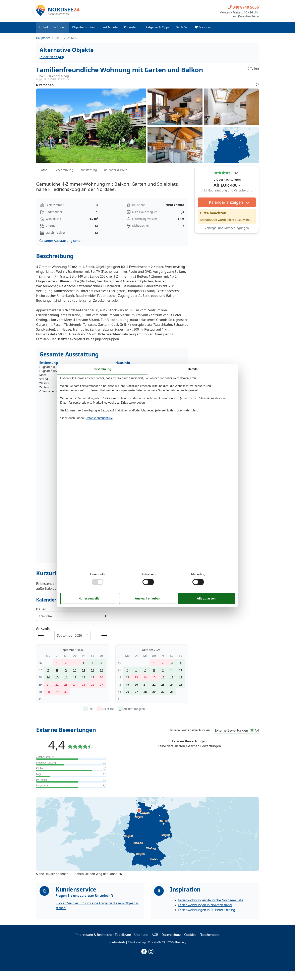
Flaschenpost (209, 934)
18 (180, 677)
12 (92, 670)
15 (57, 677)
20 (136, 684)
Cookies (190, 934)
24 (171, 684)
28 (145, 692)
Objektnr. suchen (83, 27)
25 (180, 684)
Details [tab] (192, 369)
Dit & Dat (182, 27)
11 (83, 670)
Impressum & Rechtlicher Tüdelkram (103, 934)
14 (48, 677)
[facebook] (144, 950)
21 (145, 684)
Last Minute (110, 27)
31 (171, 692)
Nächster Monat (104, 635)
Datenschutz (171, 934)
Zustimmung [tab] (102, 369)
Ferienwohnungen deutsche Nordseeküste (210, 900)
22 (154, 684)
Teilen (254, 68)
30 (162, 692)
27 (136, 692)
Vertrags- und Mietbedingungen (227, 228)
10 (74, 670)
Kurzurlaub (131, 27)
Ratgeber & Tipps (157, 27)
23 (162, 684)
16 (65, 677)
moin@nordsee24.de (245, 16)
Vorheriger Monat (40, 635)
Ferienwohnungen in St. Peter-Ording (206, 910)
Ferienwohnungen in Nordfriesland (205, 905)
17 (171, 677)
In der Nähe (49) (52, 57)
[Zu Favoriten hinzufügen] (257, 85)
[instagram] (151, 950)
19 (127, 684)
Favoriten (204, 27)
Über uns (141, 934)
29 (154, 692)
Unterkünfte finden (52, 27)
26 (127, 692)
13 (101, 670)
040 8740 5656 (245, 7)
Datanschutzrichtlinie (99, 418)
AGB (155, 934)
